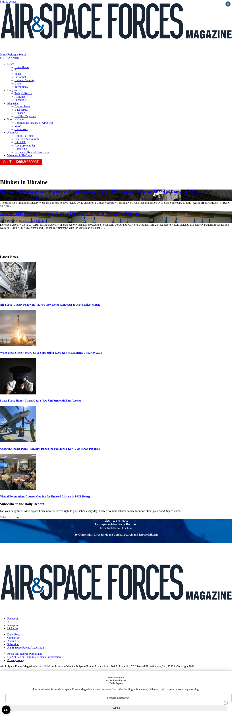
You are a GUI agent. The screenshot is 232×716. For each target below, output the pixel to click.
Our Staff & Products (26, 139)
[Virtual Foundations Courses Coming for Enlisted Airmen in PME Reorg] (18, 489)
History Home (15, 119)
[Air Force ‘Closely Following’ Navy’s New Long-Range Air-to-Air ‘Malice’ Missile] (18, 297)
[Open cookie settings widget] (6, 709)
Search (22, 54)
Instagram (12, 625)
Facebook (12, 618)
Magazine (12, 103)
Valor (17, 125)
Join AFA (5, 54)
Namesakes (21, 129)
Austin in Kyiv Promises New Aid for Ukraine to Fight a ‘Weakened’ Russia (70, 213)
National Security (24, 80)
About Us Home (24, 135)
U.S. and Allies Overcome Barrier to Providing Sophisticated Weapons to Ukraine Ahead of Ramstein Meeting (102, 192)
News (10, 63)
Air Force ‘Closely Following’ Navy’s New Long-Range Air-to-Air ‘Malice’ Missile (50, 304)
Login (14, 54)
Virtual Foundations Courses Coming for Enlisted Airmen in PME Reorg (45, 496)
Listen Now (116, 540)
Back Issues (21, 109)
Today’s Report (23, 93)
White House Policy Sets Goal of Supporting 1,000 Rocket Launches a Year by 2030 (51, 352)
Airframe (19, 96)
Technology (21, 86)
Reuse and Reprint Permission (31, 152)
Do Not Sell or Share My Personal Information (34, 657)
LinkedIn (12, 628)
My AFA (5, 57)
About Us (12, 132)
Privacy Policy (15, 660)
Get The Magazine (25, 116)
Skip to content (8, 1)
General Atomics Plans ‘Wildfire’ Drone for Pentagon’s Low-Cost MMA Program (50, 448)
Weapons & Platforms (19, 155)
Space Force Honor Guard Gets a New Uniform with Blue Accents (40, 400)
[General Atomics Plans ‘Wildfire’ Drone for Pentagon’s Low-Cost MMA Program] (18, 441)
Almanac (19, 112)
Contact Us (20, 148)
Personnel (20, 77)
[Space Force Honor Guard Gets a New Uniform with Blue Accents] (18, 393)
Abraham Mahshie (33, 199)
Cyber (18, 83)
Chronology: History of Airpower (33, 122)
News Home (21, 67)
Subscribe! (20, 99)
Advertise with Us (24, 145)
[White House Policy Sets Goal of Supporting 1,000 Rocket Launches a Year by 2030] (18, 345)
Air (16, 70)
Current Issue (22, 106)
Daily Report (14, 90)
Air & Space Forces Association (25, 647)
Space (17, 73)
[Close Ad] (225, 703)
